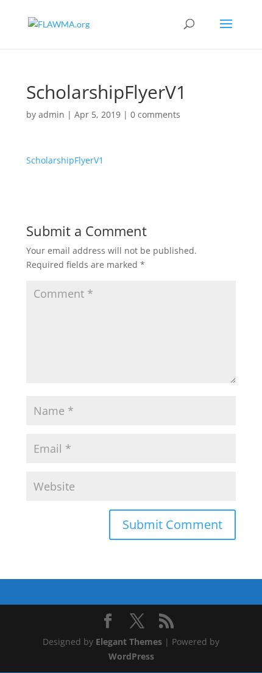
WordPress (131, 656)
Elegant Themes (129, 641)
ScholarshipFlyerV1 (65, 160)
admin (51, 114)
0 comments (155, 114)
